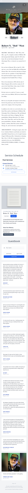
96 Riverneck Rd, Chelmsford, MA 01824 (14, 169)
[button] (14, 462)
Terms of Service (18, 487)
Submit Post (14, 256)
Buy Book (14, 216)
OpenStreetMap (15, 489)
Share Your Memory (8, 234)
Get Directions (13, 172)
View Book (6, 216)
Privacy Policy (10, 487)
